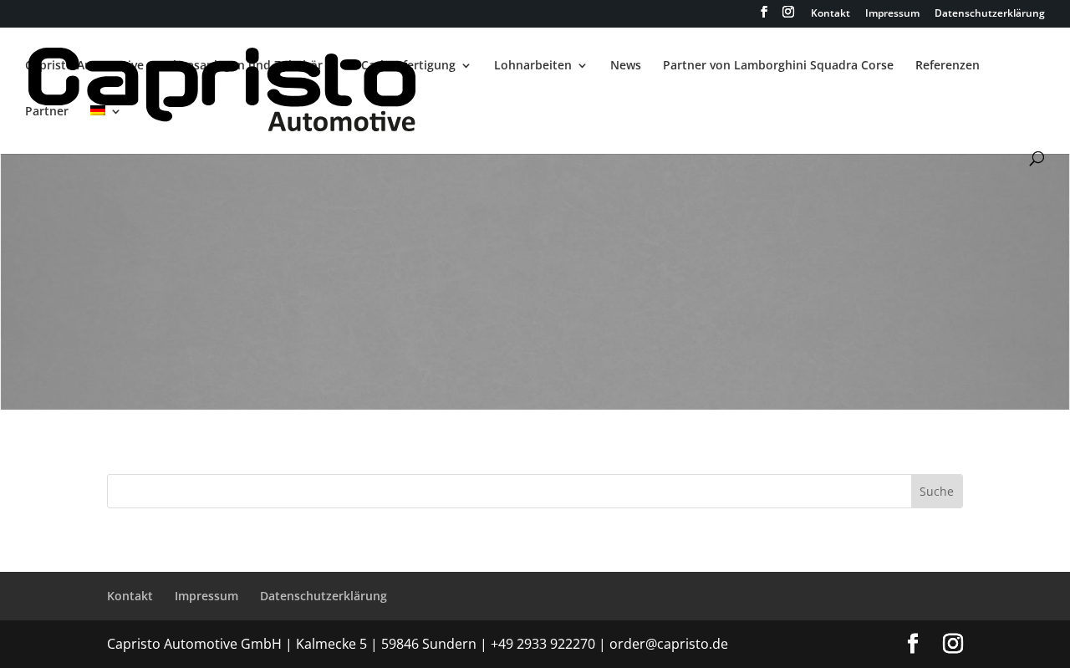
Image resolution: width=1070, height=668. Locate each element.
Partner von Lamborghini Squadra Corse (778, 66)
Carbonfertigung (408, 66)
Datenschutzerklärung (990, 14)
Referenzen (947, 66)
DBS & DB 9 (234, 333)
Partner (47, 112)
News (625, 66)
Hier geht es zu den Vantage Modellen (535, 211)
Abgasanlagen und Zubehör (244, 66)
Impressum (892, 14)
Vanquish (836, 333)
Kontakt (830, 14)
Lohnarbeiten (533, 66)
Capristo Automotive (84, 66)
